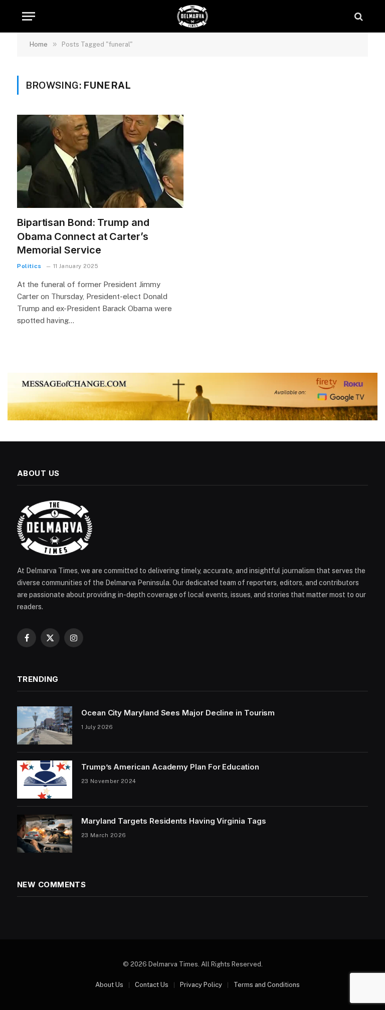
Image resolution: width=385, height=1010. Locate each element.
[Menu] (28, 16)
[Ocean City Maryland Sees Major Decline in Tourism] (44, 725)
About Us (109, 984)
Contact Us (151, 984)
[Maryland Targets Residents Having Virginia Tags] (44, 834)
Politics (29, 266)
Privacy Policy (201, 984)
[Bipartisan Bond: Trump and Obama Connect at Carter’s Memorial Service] (100, 161)
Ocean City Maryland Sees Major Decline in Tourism (178, 712)
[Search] (357, 16)
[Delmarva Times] (192, 16)
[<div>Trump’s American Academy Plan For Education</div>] (44, 780)
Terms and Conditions (267, 984)
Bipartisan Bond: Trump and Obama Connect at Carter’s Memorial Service (83, 236)
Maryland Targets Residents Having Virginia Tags (173, 821)
